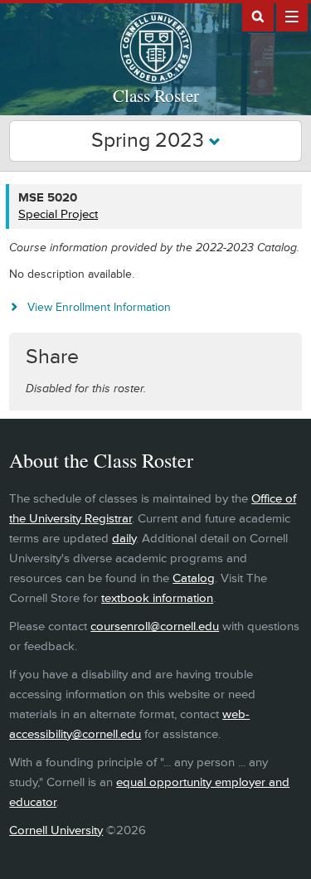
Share (52, 357)
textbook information (157, 598)
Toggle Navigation (292, 16)
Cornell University (56, 830)
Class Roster (156, 95)
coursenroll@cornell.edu (154, 626)
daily (124, 538)
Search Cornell (258, 16)
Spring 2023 (150, 140)
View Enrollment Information (99, 307)
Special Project (58, 214)
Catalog (194, 578)
